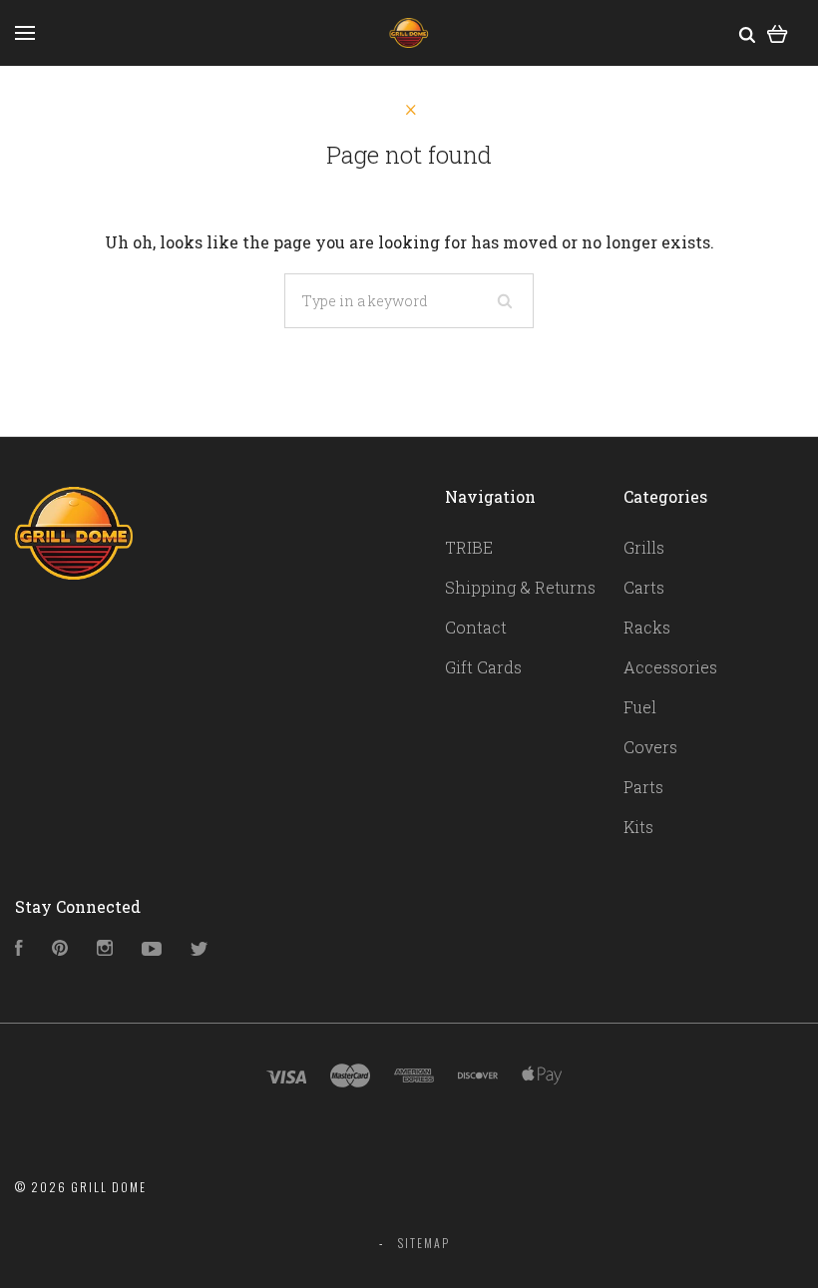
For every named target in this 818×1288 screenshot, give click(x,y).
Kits (638, 826)
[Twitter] (199, 949)
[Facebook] (19, 949)
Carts (643, 587)
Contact (476, 627)
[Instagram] (105, 949)
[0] (777, 32)
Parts (643, 786)
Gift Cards (483, 666)
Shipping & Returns (520, 587)
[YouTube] (152, 949)
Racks (646, 627)
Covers (650, 746)
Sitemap (424, 1242)
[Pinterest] (60, 949)
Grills (643, 547)
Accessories (670, 666)
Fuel (639, 706)
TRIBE (469, 547)
